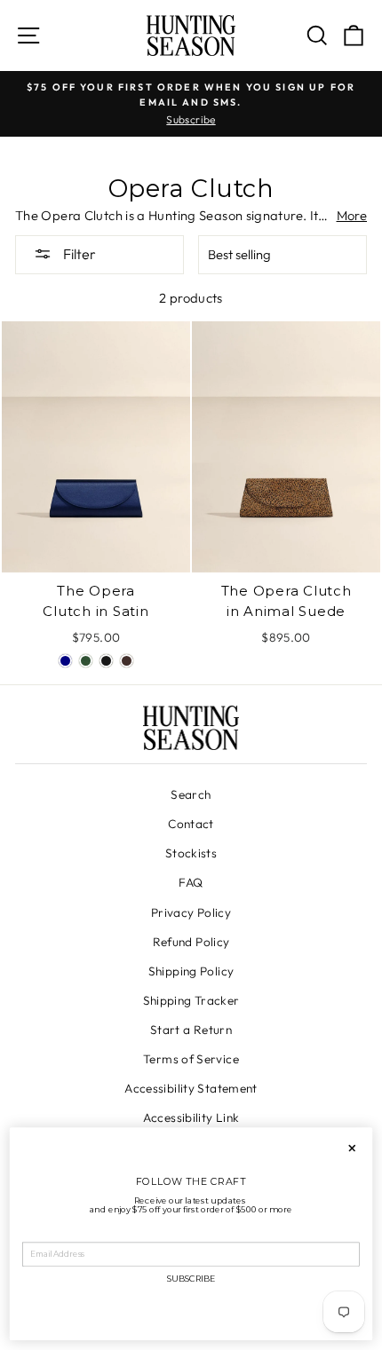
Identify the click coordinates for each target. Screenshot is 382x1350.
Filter (78, 254)
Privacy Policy (191, 912)
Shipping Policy (191, 971)
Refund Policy (191, 942)
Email (34, 1234)
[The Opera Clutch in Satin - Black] (106, 660)
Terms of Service (191, 1059)
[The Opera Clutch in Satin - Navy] (65, 660)
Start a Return (191, 1030)
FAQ (191, 882)
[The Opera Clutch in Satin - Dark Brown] (126, 660)
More (352, 215)
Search (191, 794)
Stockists (191, 853)
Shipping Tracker (191, 1000)
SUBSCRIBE (191, 1279)
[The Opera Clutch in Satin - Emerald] (85, 660)
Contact (191, 824)
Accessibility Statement (190, 1088)
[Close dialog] (351, 1148)
